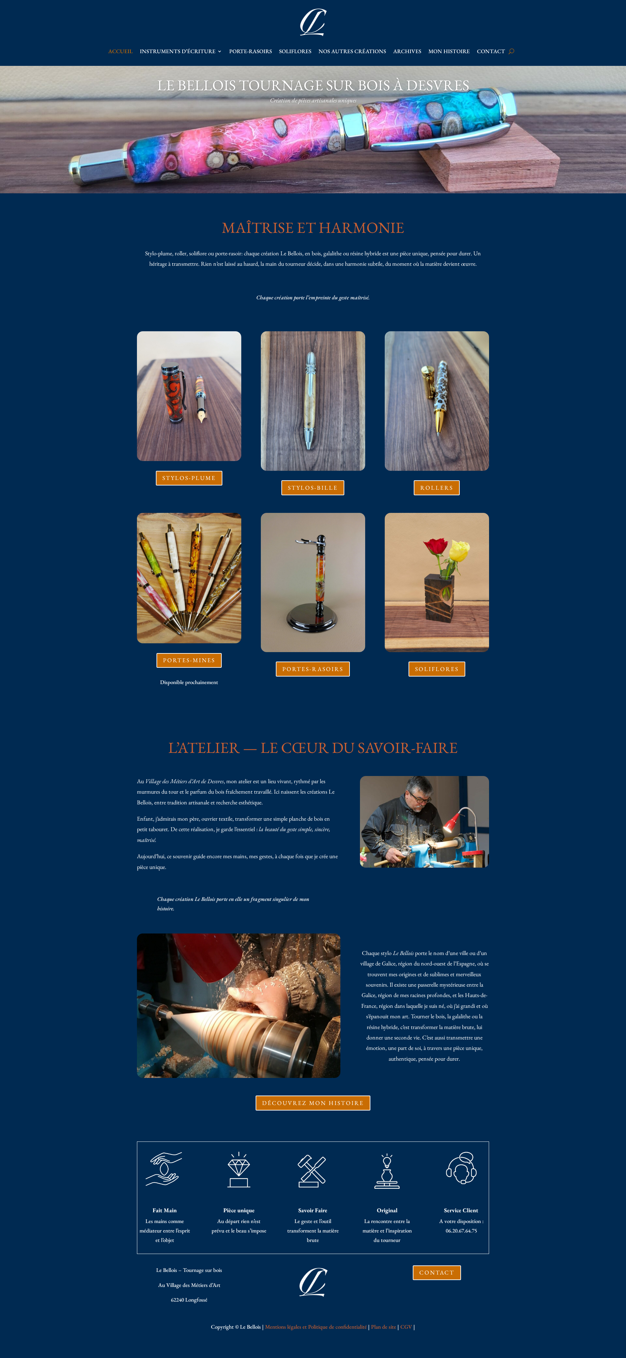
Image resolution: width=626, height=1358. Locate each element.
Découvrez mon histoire (313, 1103)
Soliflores (295, 51)
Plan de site (383, 1326)
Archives (407, 51)
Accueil (120, 51)
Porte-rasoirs (250, 51)
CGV (406, 1326)
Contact (491, 51)
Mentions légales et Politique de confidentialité (316, 1326)
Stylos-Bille (313, 487)
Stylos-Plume (189, 478)
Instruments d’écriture (178, 51)
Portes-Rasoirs (312, 669)
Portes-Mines (189, 660)
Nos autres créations (352, 51)
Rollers (436, 487)
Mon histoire (449, 51)
